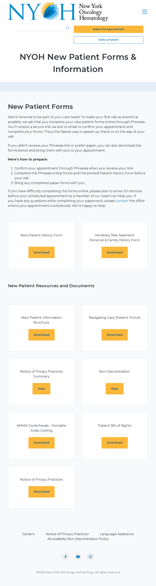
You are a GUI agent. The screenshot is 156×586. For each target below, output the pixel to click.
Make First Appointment (108, 29)
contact (122, 201)
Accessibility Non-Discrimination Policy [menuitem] (78, 539)
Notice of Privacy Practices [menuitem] (67, 534)
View (41, 389)
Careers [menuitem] (28, 534)
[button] (67, 27)
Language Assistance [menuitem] (117, 534)
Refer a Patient (108, 39)
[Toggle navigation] (144, 11)
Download (41, 252)
